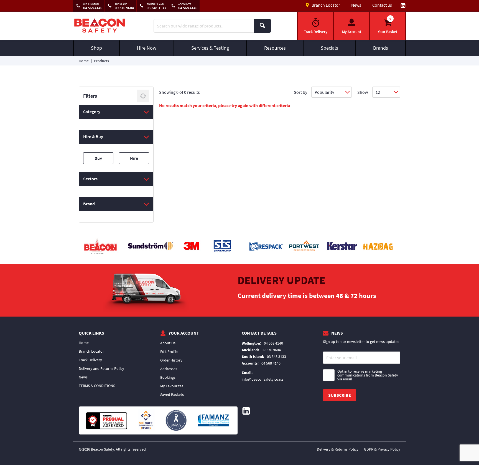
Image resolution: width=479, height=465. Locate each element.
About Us (167, 342)
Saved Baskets (172, 394)
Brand (89, 203)
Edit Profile (169, 351)
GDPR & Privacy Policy (382, 449)
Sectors (90, 178)
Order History (171, 360)
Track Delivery (90, 359)
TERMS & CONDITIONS (97, 385)
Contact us (382, 5)
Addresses (168, 368)
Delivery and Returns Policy (101, 368)
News (356, 5)
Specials (329, 48)
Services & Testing (210, 48)
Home (84, 60)
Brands (380, 48)
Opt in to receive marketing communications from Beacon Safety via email (367, 375)
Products (101, 60)
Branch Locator (91, 351)
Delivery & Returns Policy (337, 449)
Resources (275, 48)
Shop (96, 48)
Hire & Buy (93, 136)
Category (91, 111)
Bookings (167, 377)
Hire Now (146, 48)
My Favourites (171, 385)
